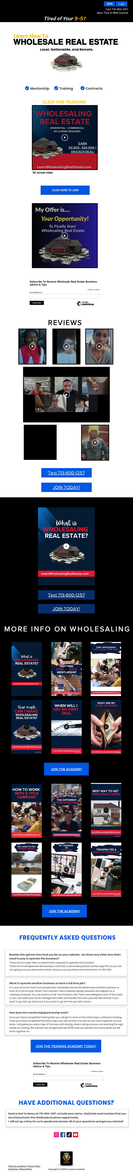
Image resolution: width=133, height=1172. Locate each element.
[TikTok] (69, 1134)
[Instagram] (56, 1134)
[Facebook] (62, 1134)
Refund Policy (25, 1169)
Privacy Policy (33, 1166)
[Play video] (65, 137)
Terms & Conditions (17, 1166)
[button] (91, 582)
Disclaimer (13, 1169)
